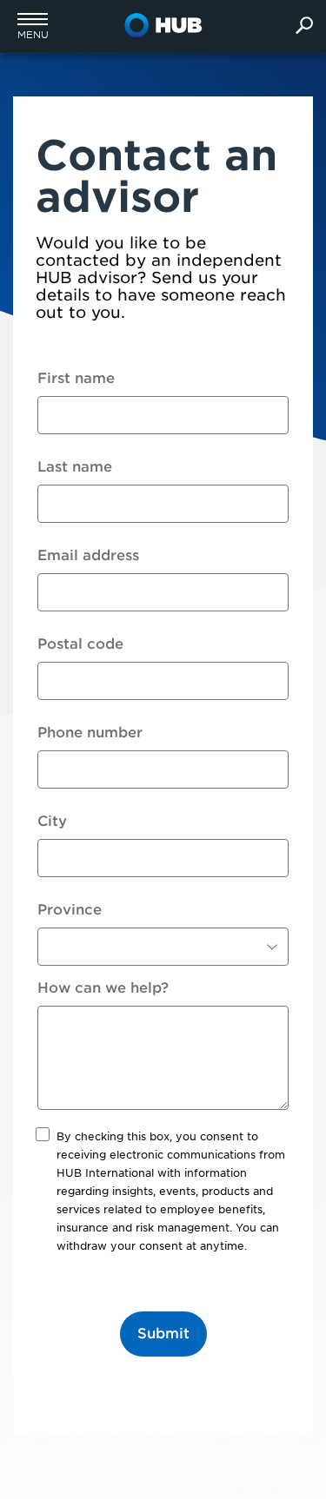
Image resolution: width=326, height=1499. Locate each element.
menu (33, 35)
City (52, 821)
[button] (32, 26)
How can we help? (103, 988)
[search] (304, 26)
